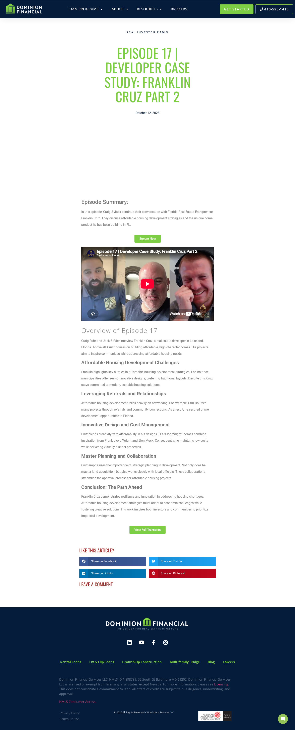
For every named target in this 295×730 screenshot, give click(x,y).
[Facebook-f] (154, 642)
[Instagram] (166, 642)
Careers (229, 662)
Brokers (179, 9)
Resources (147, 9)
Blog (211, 662)
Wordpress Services (158, 712)
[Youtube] (141, 642)
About (118, 9)
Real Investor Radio (147, 32)
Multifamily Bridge (185, 662)
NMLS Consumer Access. (77, 701)
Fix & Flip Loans (101, 662)
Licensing (221, 684)
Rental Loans (70, 662)
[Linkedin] (129, 642)
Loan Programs (83, 9)
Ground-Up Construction (142, 662)
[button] (112, 561)
